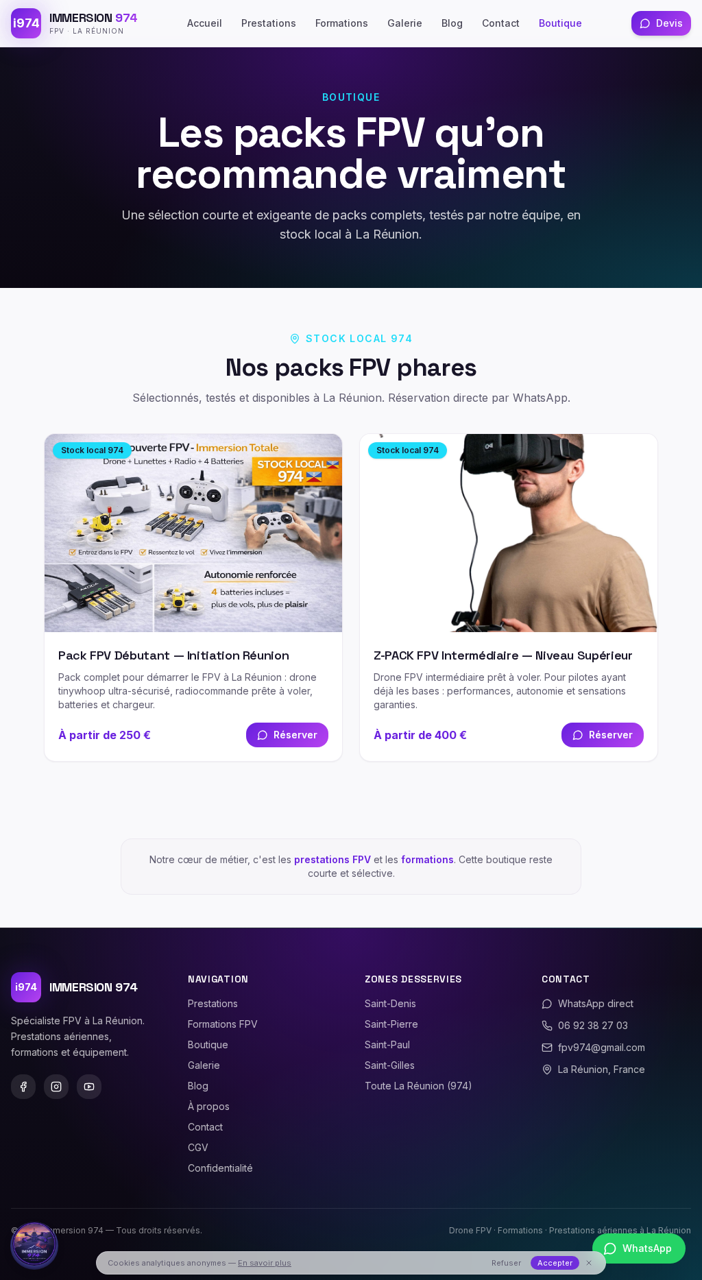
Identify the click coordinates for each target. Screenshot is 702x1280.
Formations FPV (223, 1024)
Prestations (268, 23)
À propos (209, 1106)
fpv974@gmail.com (601, 1047)
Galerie (404, 23)
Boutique (560, 23)
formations (427, 859)
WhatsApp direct (595, 1003)
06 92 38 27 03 (593, 1025)
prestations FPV (332, 859)
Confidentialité (220, 1168)
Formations (341, 23)
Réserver (295, 734)
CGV (198, 1147)
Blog (452, 23)
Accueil (204, 23)
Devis (669, 23)
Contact (501, 23)
